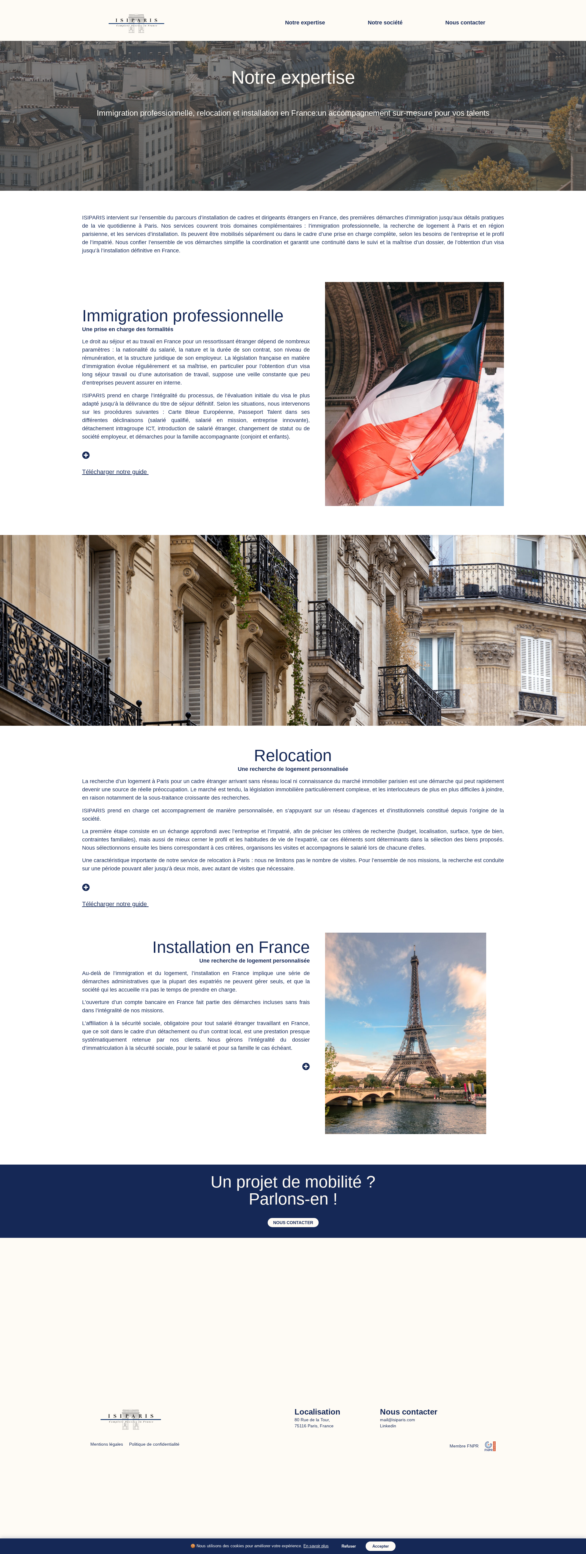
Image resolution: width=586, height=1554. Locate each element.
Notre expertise (305, 23)
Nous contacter (465, 23)
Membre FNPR (464, 1446)
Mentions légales (106, 1444)
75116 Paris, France (314, 1425)
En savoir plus (316, 1546)
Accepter (380, 1546)
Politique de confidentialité (154, 1444)
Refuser (349, 1546)
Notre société (385, 23)
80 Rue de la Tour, (312, 1419)
